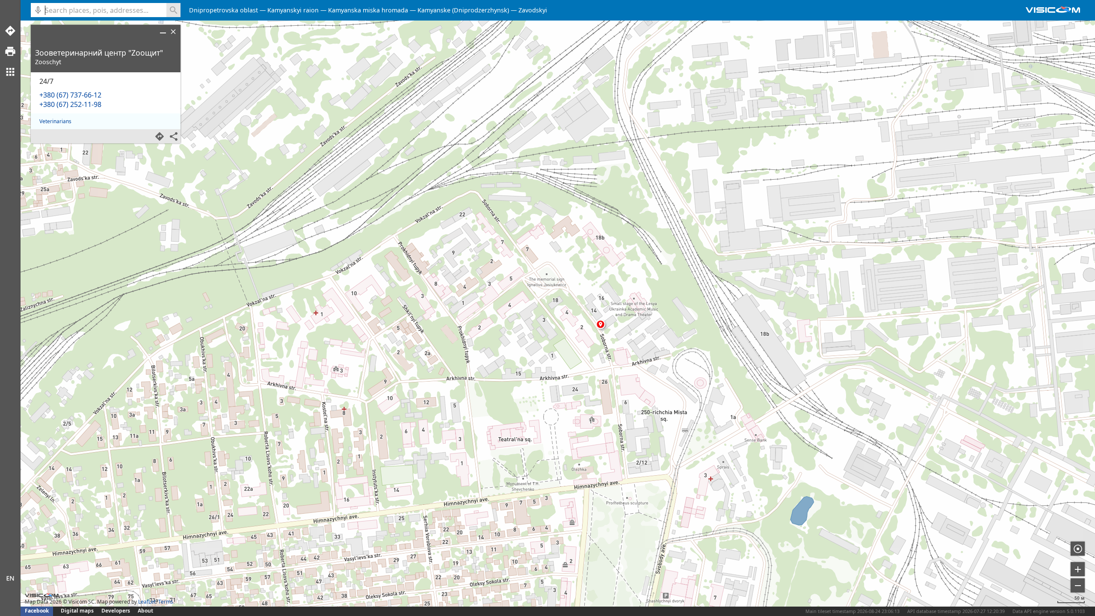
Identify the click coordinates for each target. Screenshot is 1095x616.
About (145, 610)
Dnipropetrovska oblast (223, 10)
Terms (165, 601)
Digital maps (78, 610)
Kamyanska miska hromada (368, 10)
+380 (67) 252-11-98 (70, 104)
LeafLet (147, 601)
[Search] (173, 10)
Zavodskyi (532, 10)
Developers (115, 610)
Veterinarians (55, 121)
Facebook (37, 610)
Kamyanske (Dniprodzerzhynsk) (463, 10)
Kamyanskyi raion (293, 10)
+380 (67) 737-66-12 (70, 95)
